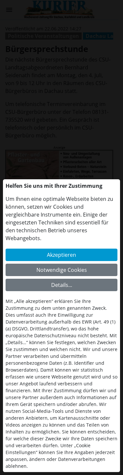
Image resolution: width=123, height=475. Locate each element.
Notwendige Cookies (61, 269)
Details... (61, 285)
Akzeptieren (61, 254)
